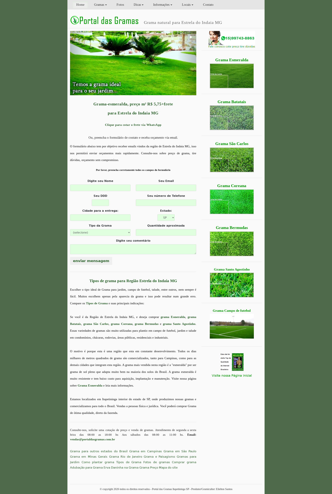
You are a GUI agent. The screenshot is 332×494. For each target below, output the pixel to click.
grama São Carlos (96, 324)
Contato (208, 4)
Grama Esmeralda (231, 60)
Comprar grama (184, 462)
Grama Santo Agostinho (232, 269)
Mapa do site (168, 467)
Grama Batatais (232, 102)
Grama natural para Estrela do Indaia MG (183, 22)
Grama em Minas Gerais (88, 456)
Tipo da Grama (100, 225)
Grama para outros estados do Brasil (99, 451)
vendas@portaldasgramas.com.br (92, 439)
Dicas (137, 4)
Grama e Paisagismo (159, 456)
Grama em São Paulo (180, 451)
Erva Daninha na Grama (121, 467)
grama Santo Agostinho (179, 324)
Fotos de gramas (156, 462)
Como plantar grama (98, 462)
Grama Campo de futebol (232, 310)
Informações (161, 4)
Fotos (120, 4)
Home (82, 4)
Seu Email (166, 181)
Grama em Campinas (145, 451)
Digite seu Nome (100, 181)
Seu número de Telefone (166, 195)
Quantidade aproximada (166, 225)
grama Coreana (121, 324)
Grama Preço (148, 467)
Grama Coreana (231, 185)
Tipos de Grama (97, 303)
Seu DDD (100, 195)
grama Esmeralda (173, 317)
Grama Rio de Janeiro (125, 456)
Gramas (99, 4)
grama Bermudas (147, 324)
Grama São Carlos (231, 143)
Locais (186, 4)
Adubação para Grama (86, 467)
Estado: (166, 210)
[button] (79, 63)
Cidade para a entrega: (100, 210)
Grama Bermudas (232, 227)
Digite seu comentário (133, 240)
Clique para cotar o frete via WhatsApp (133, 125)
